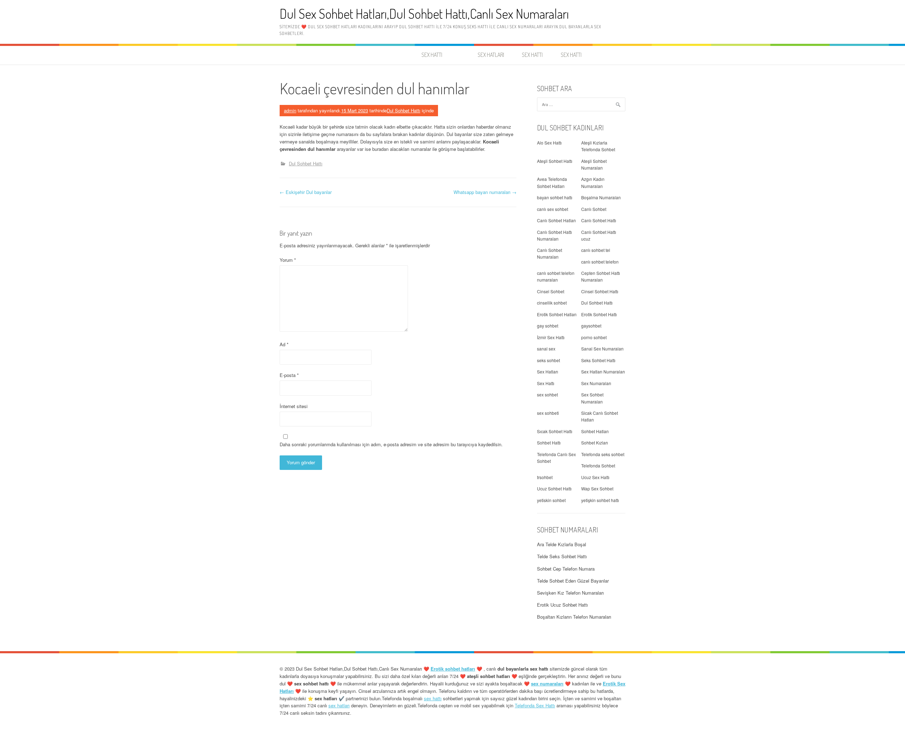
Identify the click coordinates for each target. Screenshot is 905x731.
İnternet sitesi (294, 406)
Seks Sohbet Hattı (598, 360)
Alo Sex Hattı (549, 143)
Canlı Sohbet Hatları (556, 220)
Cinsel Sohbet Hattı (599, 291)
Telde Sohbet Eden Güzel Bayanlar (573, 580)
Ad (284, 344)
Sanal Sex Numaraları (602, 349)
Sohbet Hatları (595, 431)
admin (290, 110)
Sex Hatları (547, 372)
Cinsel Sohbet (550, 291)
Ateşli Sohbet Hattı (554, 161)
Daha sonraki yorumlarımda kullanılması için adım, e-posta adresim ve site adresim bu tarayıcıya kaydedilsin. (391, 444)
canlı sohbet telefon (600, 262)
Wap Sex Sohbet (597, 488)
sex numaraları (547, 683)
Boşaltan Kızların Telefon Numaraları (574, 616)
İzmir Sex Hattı (551, 337)
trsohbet (545, 477)
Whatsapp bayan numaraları (485, 192)
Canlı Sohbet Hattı (598, 220)
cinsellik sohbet (552, 303)
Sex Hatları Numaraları (603, 372)
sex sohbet (547, 394)
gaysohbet (591, 326)
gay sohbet (547, 326)
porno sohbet (594, 337)
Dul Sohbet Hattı (403, 110)
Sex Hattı (545, 383)
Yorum (288, 260)
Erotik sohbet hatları (453, 668)
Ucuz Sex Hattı (595, 477)
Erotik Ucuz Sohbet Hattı (562, 604)
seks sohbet (548, 360)
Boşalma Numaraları (601, 197)
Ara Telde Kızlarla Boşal (561, 544)
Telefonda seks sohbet (602, 454)
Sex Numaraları (596, 383)
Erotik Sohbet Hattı (599, 314)
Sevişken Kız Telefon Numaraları (570, 592)
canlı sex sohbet (552, 209)
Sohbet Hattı (549, 443)
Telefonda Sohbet (598, 465)
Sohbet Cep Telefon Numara (566, 568)
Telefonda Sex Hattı (535, 705)
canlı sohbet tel (595, 250)
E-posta (289, 375)
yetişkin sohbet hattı (600, 500)
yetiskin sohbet (551, 500)
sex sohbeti (548, 413)
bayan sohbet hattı (554, 197)
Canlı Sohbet (593, 209)
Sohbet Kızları (594, 443)
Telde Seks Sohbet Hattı (562, 556)
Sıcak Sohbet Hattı (554, 431)
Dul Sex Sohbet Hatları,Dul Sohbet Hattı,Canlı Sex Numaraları (424, 13)
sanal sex (546, 349)
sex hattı (433, 698)
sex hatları (339, 705)
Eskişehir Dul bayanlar (306, 192)
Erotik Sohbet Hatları (557, 314)
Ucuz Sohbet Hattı (554, 488)
